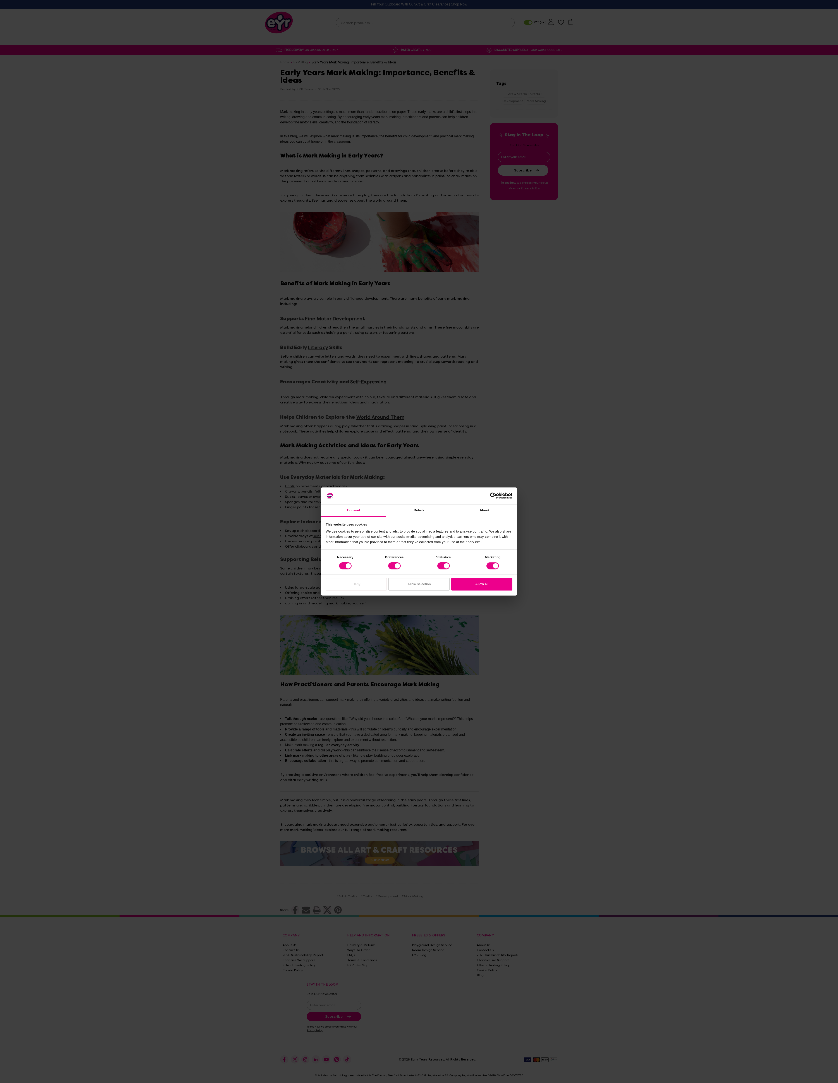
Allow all (481, 584)
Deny (356, 584)
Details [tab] (419, 510)
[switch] (394, 565)
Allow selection (419, 584)
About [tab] (484, 510)
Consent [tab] (353, 510)
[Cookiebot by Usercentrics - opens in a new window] (493, 496)
